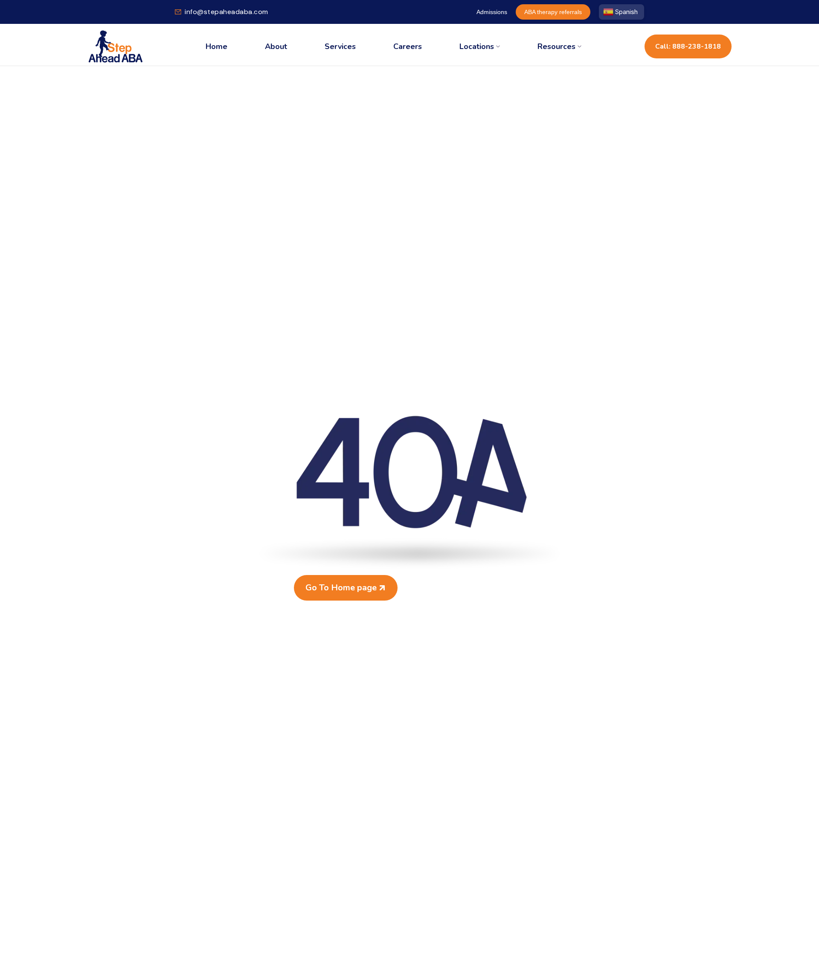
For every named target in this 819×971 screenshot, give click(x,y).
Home (216, 46)
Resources (556, 46)
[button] (479, 46)
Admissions (491, 12)
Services (340, 46)
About (276, 46)
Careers (407, 46)
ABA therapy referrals (553, 12)
